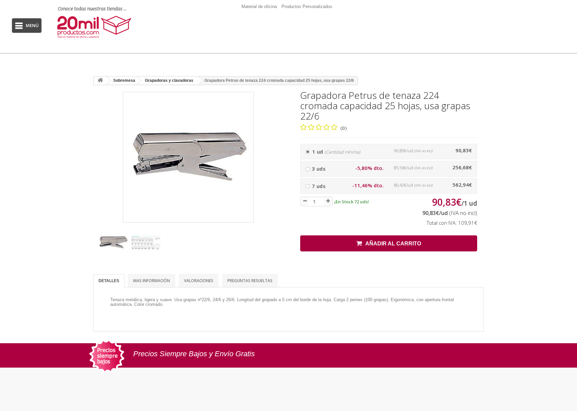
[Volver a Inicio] (100, 80)
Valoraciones (198, 280)
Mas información (151, 280)
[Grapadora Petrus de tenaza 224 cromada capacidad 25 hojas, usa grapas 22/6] (113, 243)
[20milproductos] (97, 27)
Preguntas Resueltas (249, 280)
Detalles (109, 280)
